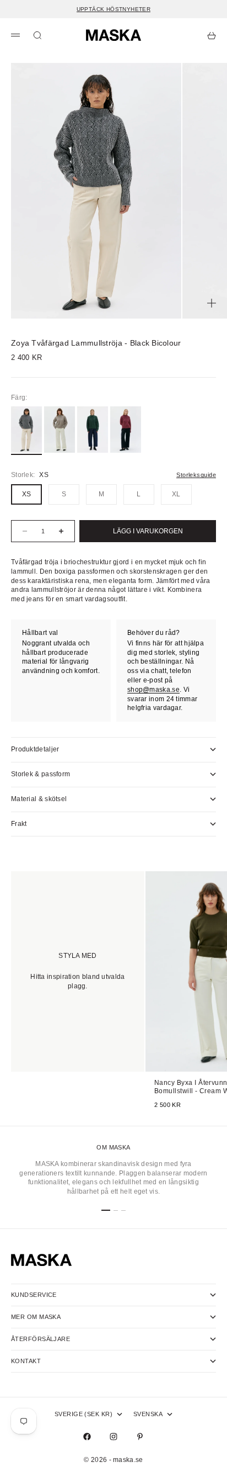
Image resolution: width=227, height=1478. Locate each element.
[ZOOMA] (212, 303)
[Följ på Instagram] (113, 1436)
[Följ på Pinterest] (140, 1436)
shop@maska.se (153, 689)
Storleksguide (196, 475)
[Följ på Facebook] (87, 1436)
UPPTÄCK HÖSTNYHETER (114, 9)
